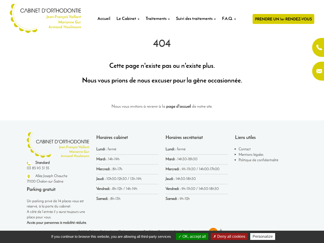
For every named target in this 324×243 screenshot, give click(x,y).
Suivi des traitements (194, 18)
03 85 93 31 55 (318, 47)
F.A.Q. (228, 18)
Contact (245, 149)
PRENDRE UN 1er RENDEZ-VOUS (283, 19)
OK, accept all (193, 236)
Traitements (156, 18)
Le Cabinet (126, 18)
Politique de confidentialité (258, 160)
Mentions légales (251, 154)
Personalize (263, 236)
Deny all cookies (230, 236)
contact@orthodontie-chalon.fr (318, 71)
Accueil (103, 18)
